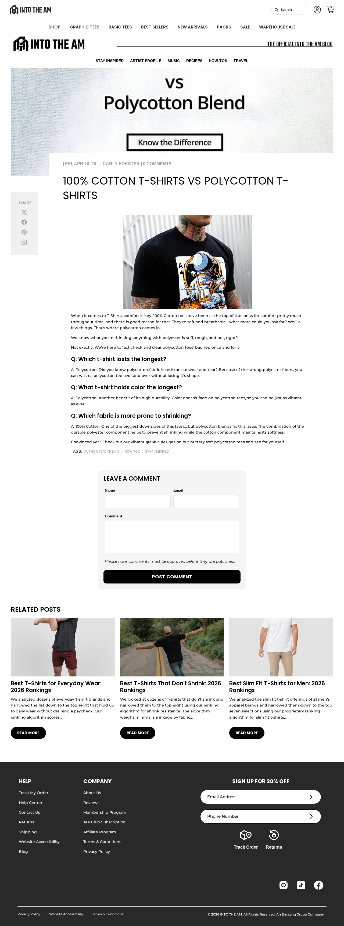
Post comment (172, 576)
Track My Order (33, 792)
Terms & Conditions (102, 841)
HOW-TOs (132, 451)
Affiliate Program (99, 832)
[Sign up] (311, 797)
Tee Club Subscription (104, 822)
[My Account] (316, 10)
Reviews (91, 802)
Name (110, 490)
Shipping (28, 832)
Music (174, 61)
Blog (23, 851)
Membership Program (104, 812)
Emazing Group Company (303, 914)
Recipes (194, 61)
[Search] (276, 9)
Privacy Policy (96, 851)
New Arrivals (193, 27)
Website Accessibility (39, 841)
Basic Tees (120, 27)
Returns (26, 822)
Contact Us (29, 812)
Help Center (30, 802)
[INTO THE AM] (30, 9)
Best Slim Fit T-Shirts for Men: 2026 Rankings (277, 686)
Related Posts (35, 609)
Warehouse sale (277, 27)
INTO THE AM (231, 914)
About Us (92, 792)
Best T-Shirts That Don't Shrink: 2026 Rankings (170, 686)
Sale (245, 27)
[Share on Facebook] (24, 222)
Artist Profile (145, 61)
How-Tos (218, 61)
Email (178, 490)
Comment (113, 516)
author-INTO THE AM (101, 451)
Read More (28, 733)
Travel (241, 61)
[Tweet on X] (24, 212)
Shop (54, 27)
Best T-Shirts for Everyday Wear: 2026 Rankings (56, 686)
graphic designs (160, 442)
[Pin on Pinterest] (24, 232)
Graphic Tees (84, 27)
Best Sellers (155, 27)
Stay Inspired (110, 61)
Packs (224, 27)
